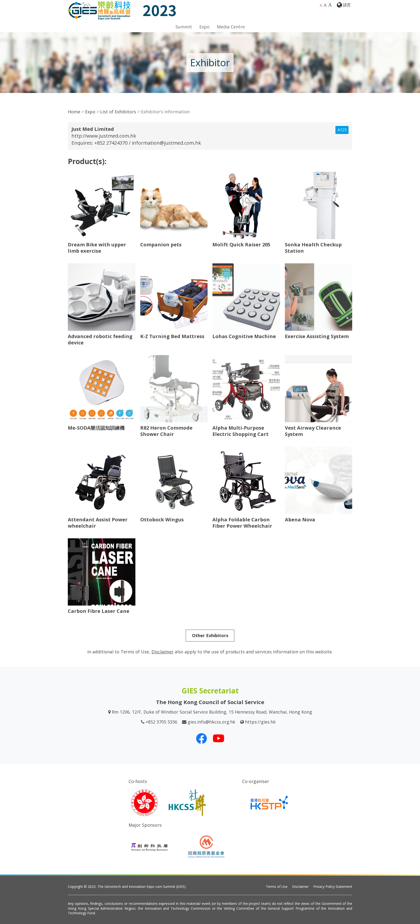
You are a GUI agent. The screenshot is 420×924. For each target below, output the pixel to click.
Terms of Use (277, 886)
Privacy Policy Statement (332, 886)
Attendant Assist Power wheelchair (98, 522)
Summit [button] (183, 27)
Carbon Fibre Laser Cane (98, 611)
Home (74, 112)
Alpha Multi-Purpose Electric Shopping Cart (240, 431)
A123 (342, 130)
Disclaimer (300, 886)
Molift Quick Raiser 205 (241, 244)
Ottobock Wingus (162, 519)
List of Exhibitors (118, 112)
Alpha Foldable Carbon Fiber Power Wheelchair (242, 522)
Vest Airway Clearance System (313, 431)
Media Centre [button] (231, 27)
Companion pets (161, 244)
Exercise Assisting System (317, 336)
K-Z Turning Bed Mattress (172, 336)
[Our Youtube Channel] (218, 738)
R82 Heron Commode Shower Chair (166, 431)
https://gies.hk (260, 722)
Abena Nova (300, 519)
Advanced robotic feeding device (100, 339)
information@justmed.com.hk (166, 143)
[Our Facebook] (201, 738)
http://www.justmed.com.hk (103, 136)
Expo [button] (204, 27)
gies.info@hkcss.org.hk (211, 722)
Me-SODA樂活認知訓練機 (96, 428)
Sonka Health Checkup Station (313, 247)
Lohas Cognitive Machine (244, 336)
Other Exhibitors (210, 635)
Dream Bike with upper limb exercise (97, 247)
